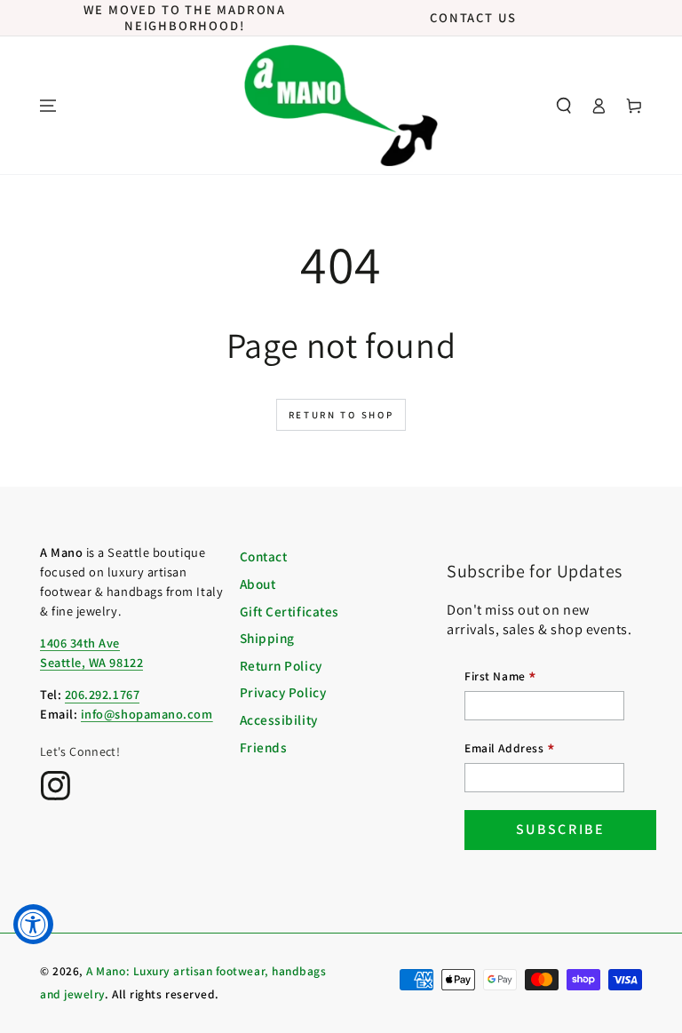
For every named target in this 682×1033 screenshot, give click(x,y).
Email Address (509, 750)
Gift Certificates (289, 611)
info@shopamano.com (147, 713)
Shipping (267, 638)
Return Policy (281, 665)
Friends (264, 747)
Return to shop (341, 415)
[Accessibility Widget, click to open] (33, 924)
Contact (264, 556)
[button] (564, 105)
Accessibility (279, 719)
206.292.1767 (102, 694)
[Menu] (48, 105)
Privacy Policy (283, 692)
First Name (500, 678)
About (258, 583)
